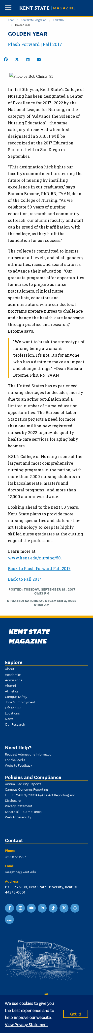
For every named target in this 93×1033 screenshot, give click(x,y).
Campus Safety (16, 696)
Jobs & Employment (20, 702)
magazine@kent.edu (20, 871)
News (9, 718)
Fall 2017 (58, 19)
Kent (11, 19)
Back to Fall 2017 (24, 579)
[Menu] (8, 8)
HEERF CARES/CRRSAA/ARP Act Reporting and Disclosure (40, 797)
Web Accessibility (18, 817)
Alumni (10, 685)
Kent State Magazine (33, 19)
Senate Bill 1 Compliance (23, 811)
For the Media (15, 759)
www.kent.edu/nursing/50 (34, 557)
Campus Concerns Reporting (26, 789)
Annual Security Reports (23, 783)
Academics (13, 674)
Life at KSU (13, 707)
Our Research (15, 724)
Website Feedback (18, 765)
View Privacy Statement (26, 1024)
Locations (12, 713)
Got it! (75, 1013)
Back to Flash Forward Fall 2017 (39, 568)
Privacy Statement (18, 805)
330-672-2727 (15, 856)
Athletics (11, 691)
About (9, 668)
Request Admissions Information (29, 754)
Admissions (13, 680)
